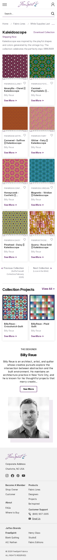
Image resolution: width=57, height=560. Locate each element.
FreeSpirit (10, 533)
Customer (10, 494)
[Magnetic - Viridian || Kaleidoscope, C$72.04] (42, 171)
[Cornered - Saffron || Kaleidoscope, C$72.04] (15, 119)
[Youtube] (23, 475)
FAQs (8, 508)
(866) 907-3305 (40, 514)
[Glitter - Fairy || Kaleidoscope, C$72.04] (42, 119)
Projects (33, 499)
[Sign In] (53, 4)
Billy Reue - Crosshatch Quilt (13, 325)
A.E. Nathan (11, 542)
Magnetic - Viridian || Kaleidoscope (41, 194)
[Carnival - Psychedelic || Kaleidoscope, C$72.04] (42, 67)
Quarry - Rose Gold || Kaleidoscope (41, 246)
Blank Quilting (12, 537)
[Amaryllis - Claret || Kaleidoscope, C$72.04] (15, 67)
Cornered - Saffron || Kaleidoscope (14, 141)
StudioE (32, 537)
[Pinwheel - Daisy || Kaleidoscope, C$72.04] (15, 223)
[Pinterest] (18, 475)
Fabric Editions (36, 542)
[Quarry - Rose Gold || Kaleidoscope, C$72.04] (42, 223)
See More (9, 100)
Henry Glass (34, 533)
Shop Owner (11, 489)
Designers (33, 494)
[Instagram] (7, 475)
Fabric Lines (34, 489)
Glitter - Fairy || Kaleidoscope (39, 141)
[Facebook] (12, 475)
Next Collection (41, 269)
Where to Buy (12, 512)
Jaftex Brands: (13, 528)
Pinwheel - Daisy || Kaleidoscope (14, 246)
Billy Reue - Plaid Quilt (40, 325)
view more (48, 48)
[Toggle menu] (10, 4)
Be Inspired (34, 503)
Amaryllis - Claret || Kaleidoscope (15, 89)
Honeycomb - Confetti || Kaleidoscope (11, 194)
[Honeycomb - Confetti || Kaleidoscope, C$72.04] (15, 171)
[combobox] (28, 14)
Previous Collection (14, 272)
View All (47, 288)
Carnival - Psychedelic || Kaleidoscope (39, 89)
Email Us (36, 518)
